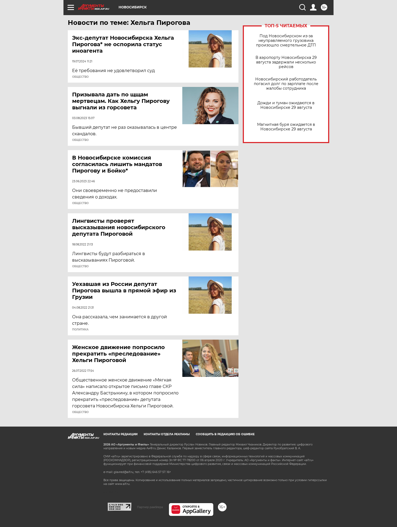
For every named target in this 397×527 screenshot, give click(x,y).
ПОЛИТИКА (80, 329)
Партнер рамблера (150, 507)
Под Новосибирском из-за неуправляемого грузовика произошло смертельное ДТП (286, 41)
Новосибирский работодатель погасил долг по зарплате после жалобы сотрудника (286, 84)
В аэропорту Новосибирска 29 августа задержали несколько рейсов (286, 62)
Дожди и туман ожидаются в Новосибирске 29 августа (286, 105)
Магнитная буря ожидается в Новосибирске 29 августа (286, 126)
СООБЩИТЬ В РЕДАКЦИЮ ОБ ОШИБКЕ (225, 434)
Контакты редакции (120, 434)
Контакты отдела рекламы (167, 434)
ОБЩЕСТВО (80, 77)
